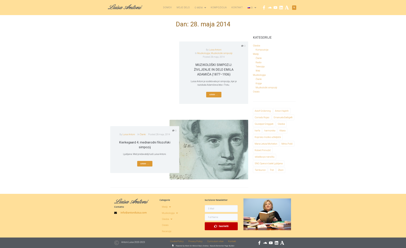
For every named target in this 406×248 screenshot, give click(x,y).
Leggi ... (213, 95)
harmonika (269, 130)
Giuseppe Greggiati (264, 124)
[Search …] (294, 7)
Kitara (282, 130)
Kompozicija (262, 49)
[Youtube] (275, 8)
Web (258, 70)
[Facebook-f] (264, 8)
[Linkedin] (281, 8)
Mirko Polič (287, 144)
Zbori (280, 170)
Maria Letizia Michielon (266, 144)
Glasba (256, 45)
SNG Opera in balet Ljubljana (269, 163)
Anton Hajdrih (282, 111)
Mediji (256, 54)
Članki (143, 134)
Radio (259, 62)
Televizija (260, 66)
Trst (272, 170)
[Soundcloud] (270, 8)
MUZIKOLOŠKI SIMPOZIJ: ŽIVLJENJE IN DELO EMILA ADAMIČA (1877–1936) (213, 69)
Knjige (259, 83)
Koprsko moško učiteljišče (268, 137)
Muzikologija (203, 53)
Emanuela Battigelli (283, 117)
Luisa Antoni (215, 49)
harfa (257, 130)
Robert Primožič (263, 150)
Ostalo (256, 91)
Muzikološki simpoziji (221, 53)
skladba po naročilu (264, 157)
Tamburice (260, 170)
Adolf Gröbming (263, 111)
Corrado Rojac (262, 117)
